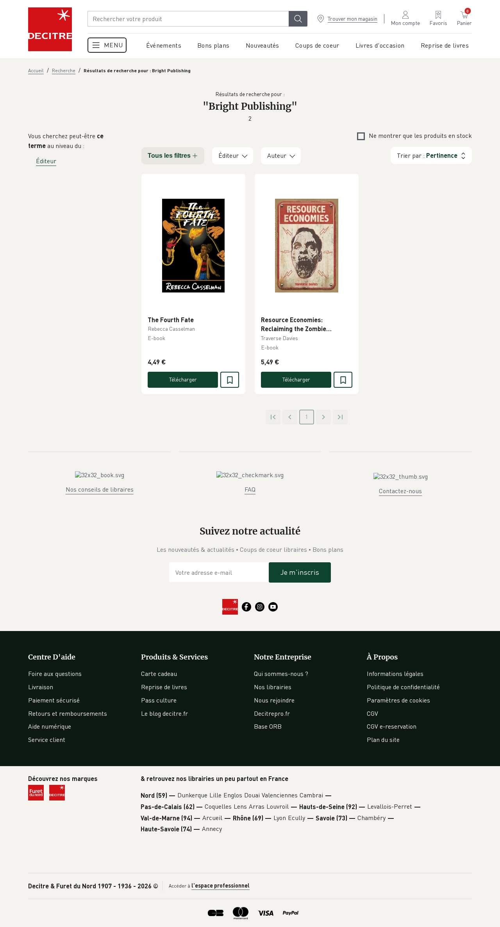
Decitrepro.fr (272, 713)
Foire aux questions (55, 673)
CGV (372, 713)
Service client (46, 739)
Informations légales (395, 673)
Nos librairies (272, 687)
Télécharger (183, 379)
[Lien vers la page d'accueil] (50, 29)
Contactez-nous (400, 491)
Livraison (40, 687)
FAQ (250, 489)
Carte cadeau (159, 673)
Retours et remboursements (67, 713)
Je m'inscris (299, 572)
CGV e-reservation (391, 726)
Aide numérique (49, 726)
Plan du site (383, 739)
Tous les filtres (169, 155)
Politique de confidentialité (403, 687)
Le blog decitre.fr (164, 713)
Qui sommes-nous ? (281, 673)
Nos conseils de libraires (100, 489)
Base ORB (268, 726)
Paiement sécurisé (54, 700)
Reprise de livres (164, 687)
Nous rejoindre (274, 700)
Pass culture (159, 700)
